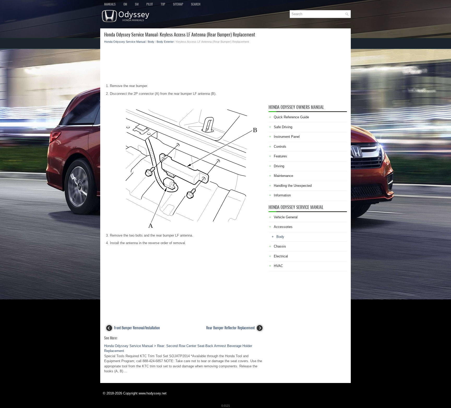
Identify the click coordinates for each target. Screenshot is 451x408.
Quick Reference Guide (291, 117)
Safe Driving (283, 127)
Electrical (281, 256)
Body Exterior (165, 41)
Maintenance (283, 176)
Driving (279, 166)
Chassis (280, 246)
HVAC (278, 266)
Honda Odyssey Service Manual (124, 41)
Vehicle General (286, 217)
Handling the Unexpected (293, 186)
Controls (280, 147)
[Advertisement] (184, 62)
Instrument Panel (287, 137)
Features (280, 156)
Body (151, 41)
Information (282, 195)
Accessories (283, 227)
